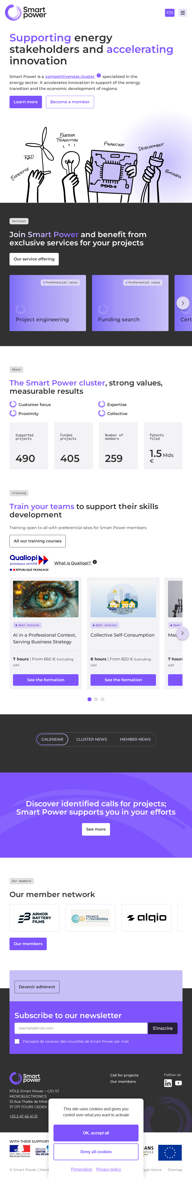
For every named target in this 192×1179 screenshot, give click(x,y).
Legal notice (151, 1169)
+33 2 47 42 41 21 (24, 1116)
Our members (28, 943)
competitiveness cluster (70, 76)
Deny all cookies (96, 1152)
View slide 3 (102, 699)
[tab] (52, 739)
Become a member (70, 102)
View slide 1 (90, 699)
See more (96, 829)
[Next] (183, 303)
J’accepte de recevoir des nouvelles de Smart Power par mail (76, 1041)
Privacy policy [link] (108, 1169)
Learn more (26, 102)
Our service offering (34, 259)
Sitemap (175, 1169)
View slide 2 (96, 699)
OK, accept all (96, 1133)
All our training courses (38, 541)
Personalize (81, 1169)
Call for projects (124, 1075)
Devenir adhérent (37, 987)
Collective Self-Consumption (122, 635)
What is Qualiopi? (73, 563)
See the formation (45, 679)
